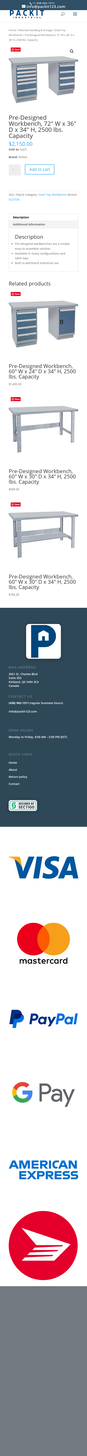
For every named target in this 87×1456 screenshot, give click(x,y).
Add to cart (39, 169)
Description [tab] (21, 217)
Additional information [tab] (29, 224)
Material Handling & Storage (35, 30)
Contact (14, 784)
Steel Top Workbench (52, 195)
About (13, 770)
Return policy (18, 777)
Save (17, 49)
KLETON (14, 199)
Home (12, 30)
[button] (71, 51)
